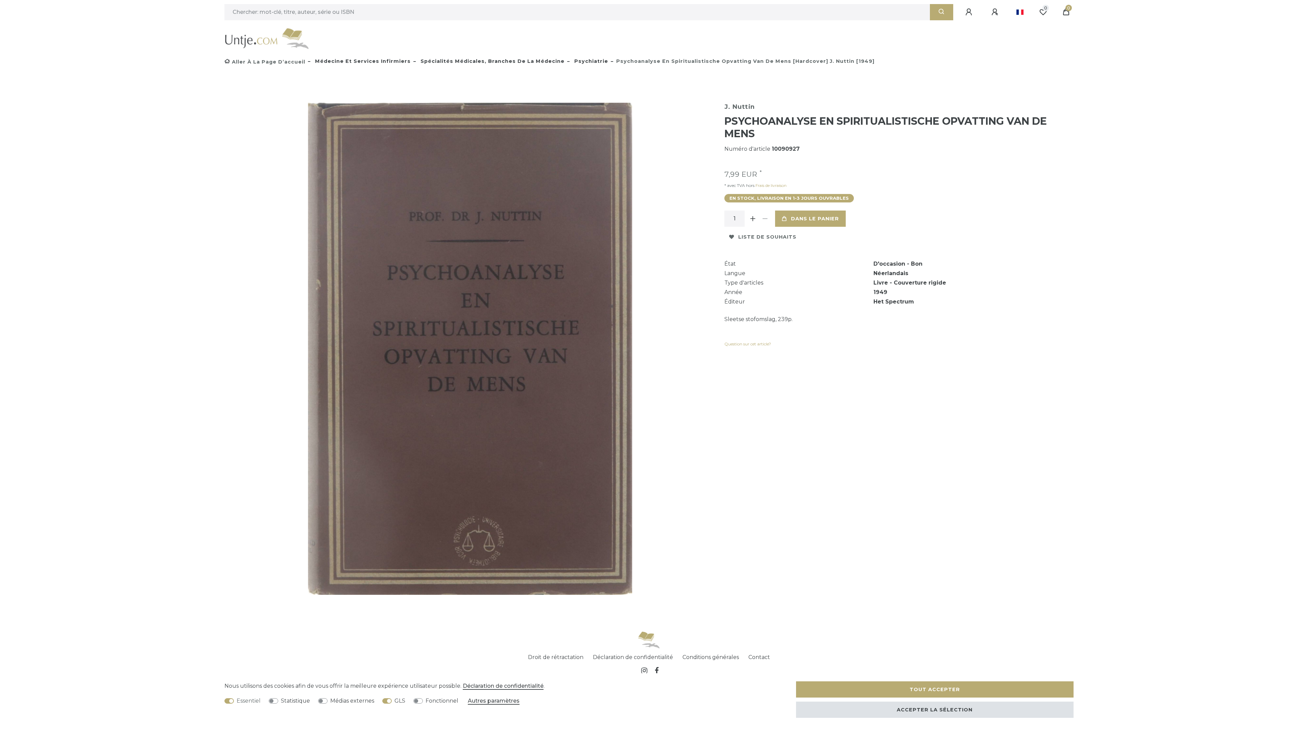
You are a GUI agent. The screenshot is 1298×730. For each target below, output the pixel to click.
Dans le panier (815, 219)
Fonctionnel (442, 701)
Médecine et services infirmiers (362, 61)
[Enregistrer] (995, 12)
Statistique (295, 701)
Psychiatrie (590, 61)
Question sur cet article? (747, 343)
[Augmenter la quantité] (753, 219)
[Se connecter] (969, 12)
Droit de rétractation (555, 657)
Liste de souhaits (767, 237)
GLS (399, 701)
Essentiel (249, 701)
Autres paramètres (494, 701)
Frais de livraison (770, 185)
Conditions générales (710, 657)
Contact (759, 657)
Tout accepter (935, 689)
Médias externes (352, 701)
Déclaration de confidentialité (633, 657)
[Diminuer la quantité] (765, 219)
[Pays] (1020, 12)
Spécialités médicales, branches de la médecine (491, 61)
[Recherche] (941, 12)
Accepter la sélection (934, 710)
